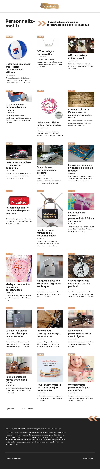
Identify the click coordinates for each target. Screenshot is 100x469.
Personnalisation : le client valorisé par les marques (18, 210)
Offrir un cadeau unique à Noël (77, 57)
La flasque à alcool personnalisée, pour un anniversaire (17, 333)
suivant (29, 409)
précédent (9, 409)
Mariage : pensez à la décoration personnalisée (18, 287)
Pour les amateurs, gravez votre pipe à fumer (16, 379)
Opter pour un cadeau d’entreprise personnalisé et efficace (18, 68)
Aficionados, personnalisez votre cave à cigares (79, 333)
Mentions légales (88, 458)
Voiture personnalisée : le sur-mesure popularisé (18, 165)
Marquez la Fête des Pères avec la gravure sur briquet (49, 283)
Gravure (9, 36)
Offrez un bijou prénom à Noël (45, 53)
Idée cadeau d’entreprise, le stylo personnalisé (48, 333)
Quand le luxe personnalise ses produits (46, 170)
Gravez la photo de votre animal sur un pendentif (79, 283)
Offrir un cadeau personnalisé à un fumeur (16, 107)
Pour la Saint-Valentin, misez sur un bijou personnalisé (49, 387)
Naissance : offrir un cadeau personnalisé (49, 124)
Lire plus (26, 83)
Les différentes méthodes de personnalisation (46, 233)
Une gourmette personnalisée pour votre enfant (79, 387)
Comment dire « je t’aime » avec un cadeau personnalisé (80, 112)
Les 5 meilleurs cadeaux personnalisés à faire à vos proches (81, 216)
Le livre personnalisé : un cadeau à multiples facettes (80, 168)
